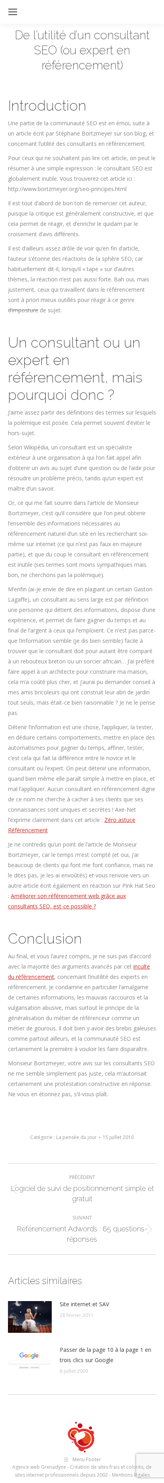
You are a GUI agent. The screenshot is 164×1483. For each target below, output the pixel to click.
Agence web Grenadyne (39, 1467)
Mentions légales (131, 1475)
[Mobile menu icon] (13, 12)
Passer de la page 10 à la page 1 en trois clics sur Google (105, 1355)
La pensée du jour (76, 1137)
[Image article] (30, 1317)
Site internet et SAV (84, 1304)
